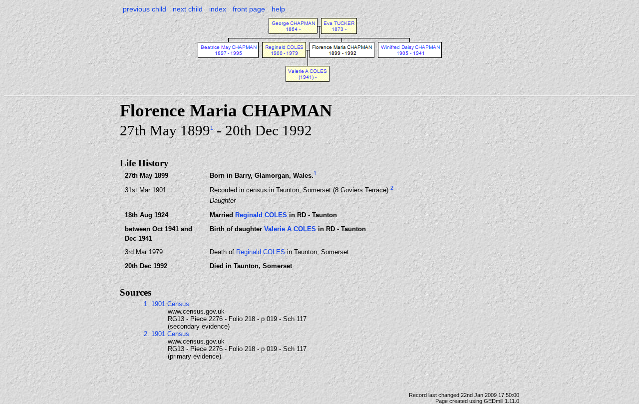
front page (249, 9)
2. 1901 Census (166, 334)
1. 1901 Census (166, 304)
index (217, 9)
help (278, 9)
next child (188, 9)
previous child (144, 9)
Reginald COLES (261, 215)
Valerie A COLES (290, 229)
